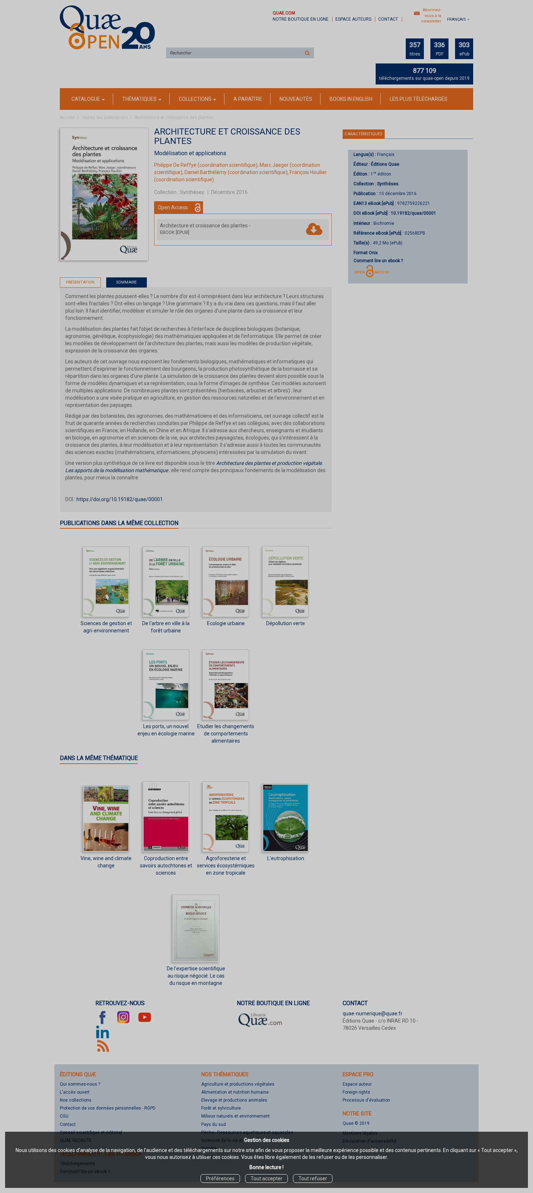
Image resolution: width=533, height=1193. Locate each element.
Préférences (220, 1178)
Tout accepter (266, 1178)
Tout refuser (312, 1178)
